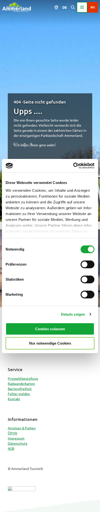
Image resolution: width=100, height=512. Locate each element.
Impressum (16, 438)
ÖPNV (12, 433)
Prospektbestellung (23, 378)
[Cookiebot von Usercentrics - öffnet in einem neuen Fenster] (73, 166)
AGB (11, 448)
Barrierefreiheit (20, 388)
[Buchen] (92, 7)
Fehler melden (19, 393)
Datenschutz (17, 443)
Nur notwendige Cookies (50, 343)
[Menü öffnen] (82, 7)
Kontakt (14, 399)
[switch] (87, 264)
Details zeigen (73, 314)
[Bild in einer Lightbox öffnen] (22, 497)
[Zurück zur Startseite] (16, 7)
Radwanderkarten (21, 383)
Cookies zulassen (50, 329)
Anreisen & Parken (22, 428)
